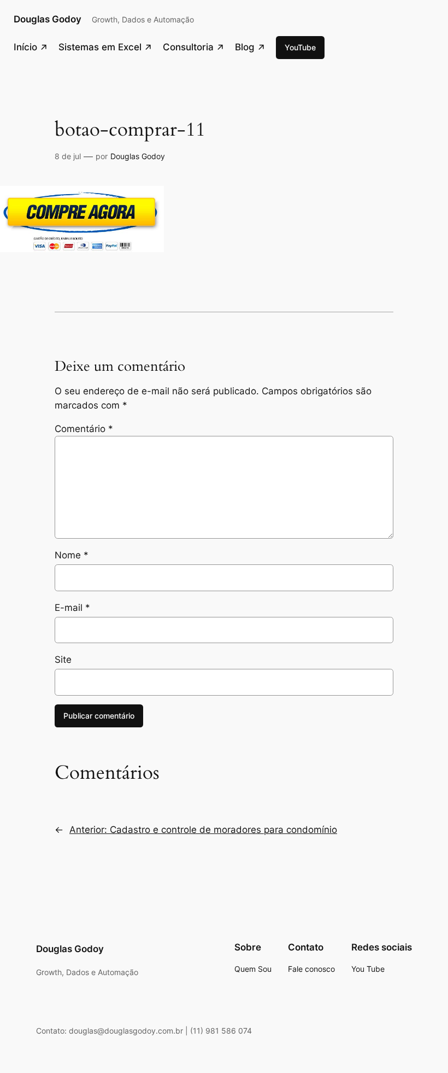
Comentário (84, 428)
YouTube (300, 47)
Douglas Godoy (47, 19)
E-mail (72, 607)
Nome (72, 555)
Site (63, 659)
